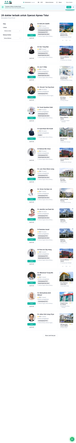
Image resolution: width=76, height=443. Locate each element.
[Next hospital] (70, 40)
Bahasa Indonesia (49, 2)
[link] (66, 31)
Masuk (60, 2)
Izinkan (68, 7)
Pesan (31, 35)
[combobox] (12, 30)
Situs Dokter (69, 2)
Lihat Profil (31, 38)
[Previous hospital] (63, 40)
